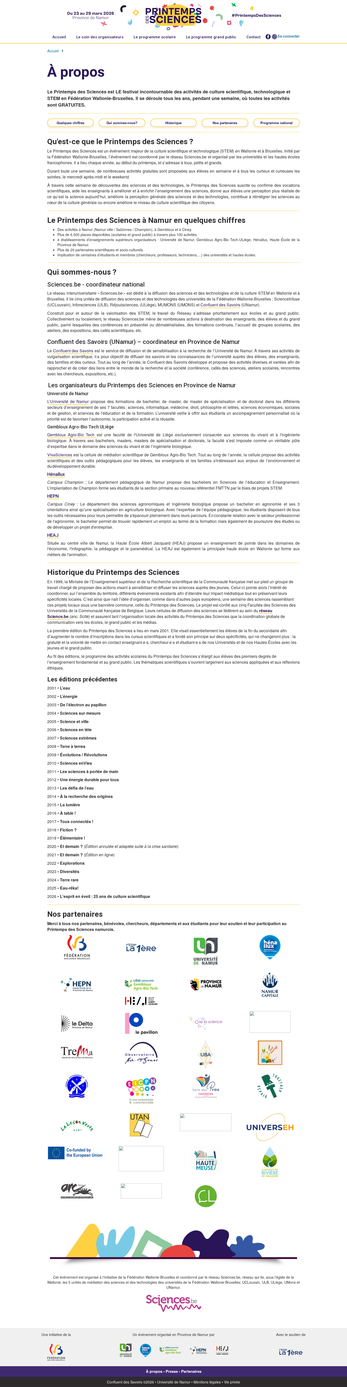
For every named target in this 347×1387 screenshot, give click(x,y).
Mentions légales (207, 1381)
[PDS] (173, 15)
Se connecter (289, 36)
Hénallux (56, 474)
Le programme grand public (211, 37)
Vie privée (232, 1381)
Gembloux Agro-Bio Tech (72, 435)
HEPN (53, 496)
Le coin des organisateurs (99, 37)
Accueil (59, 37)
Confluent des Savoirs (220, 305)
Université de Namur (69, 401)
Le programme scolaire (155, 37)
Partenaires (191, 1371)
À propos (154, 1371)
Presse (172, 1371)
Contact (253, 37)
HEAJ (53, 535)
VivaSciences (59, 455)
